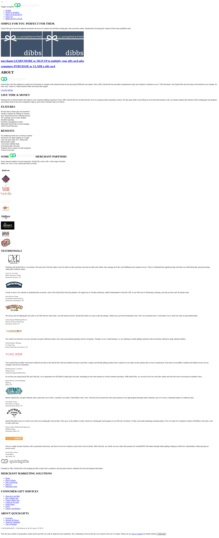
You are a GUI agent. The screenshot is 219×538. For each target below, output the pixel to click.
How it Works (10, 480)
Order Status (9, 504)
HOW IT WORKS (12, 13)
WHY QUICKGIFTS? (13, 15)
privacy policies (137, 534)
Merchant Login (11, 486)
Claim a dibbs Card (12, 500)
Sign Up (8, 484)
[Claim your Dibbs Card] (63, 56)
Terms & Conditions (12, 522)
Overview (9, 518)
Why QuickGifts (11, 482)
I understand (161, 534)
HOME (8, 11)
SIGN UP (9, 17)
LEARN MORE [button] (7, 90)
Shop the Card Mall (12, 496)
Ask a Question (11, 524)
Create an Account (12, 502)
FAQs (7, 506)
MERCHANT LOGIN (13, 19)
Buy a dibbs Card (11, 498)
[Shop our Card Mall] (21, 56)
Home (7, 478)
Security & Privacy (12, 520)
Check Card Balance (12, 508)
